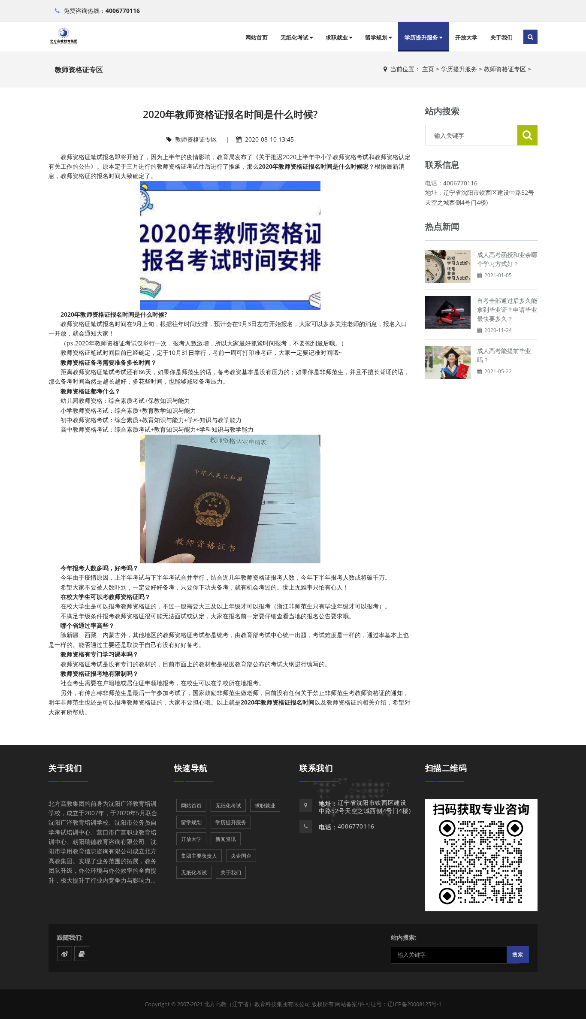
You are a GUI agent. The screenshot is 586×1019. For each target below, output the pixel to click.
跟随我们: (70, 937)
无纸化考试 (295, 37)
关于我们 (501, 37)
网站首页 (256, 37)
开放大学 (466, 37)
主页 (428, 69)
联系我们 (316, 768)
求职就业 (337, 37)
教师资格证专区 (505, 69)
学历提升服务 (422, 37)
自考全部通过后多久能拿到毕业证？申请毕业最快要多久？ (507, 309)
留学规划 (377, 37)
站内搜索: (404, 937)
